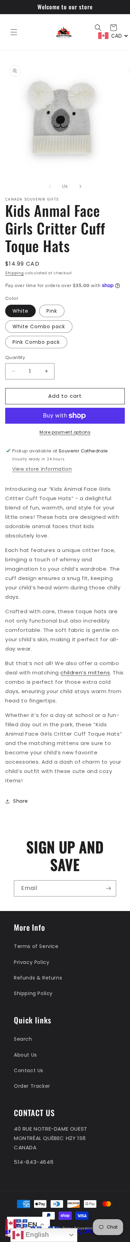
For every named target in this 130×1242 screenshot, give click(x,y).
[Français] (21, 1222)
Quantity (15, 357)
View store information (42, 469)
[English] (10, 1222)
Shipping (14, 273)
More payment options (65, 432)
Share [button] (20, 801)
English (36, 1234)
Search (23, 1039)
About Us (25, 1054)
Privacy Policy (31, 962)
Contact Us (28, 1070)
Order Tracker (32, 1086)
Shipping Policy (33, 993)
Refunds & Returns (38, 977)
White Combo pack (38, 326)
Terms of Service (36, 946)
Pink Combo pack (36, 342)
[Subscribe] (108, 888)
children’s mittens (85, 672)
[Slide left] (50, 186)
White (20, 310)
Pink (51, 310)
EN (8, 1232)
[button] (13, 32)
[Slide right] (80, 186)
